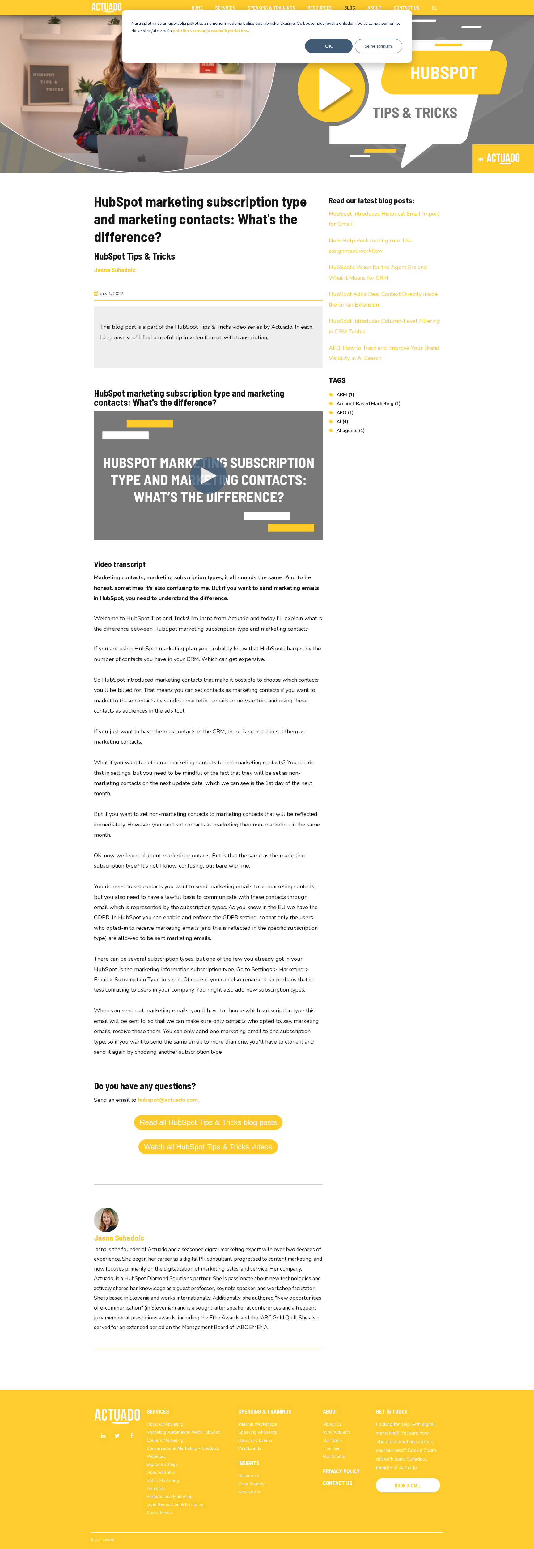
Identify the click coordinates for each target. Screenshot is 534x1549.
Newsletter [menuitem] (249, 1492)
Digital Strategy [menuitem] (162, 1464)
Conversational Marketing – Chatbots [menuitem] (183, 1448)
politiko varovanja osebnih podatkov (210, 30)
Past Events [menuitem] (249, 1448)
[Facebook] (131, 1435)
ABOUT (331, 1411)
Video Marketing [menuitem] (163, 1480)
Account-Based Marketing (368, 404)
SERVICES (158, 1411)
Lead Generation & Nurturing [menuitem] (175, 1505)
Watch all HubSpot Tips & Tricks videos (208, 1147)
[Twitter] (117, 1435)
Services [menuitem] (225, 8)
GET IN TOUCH (392, 1411)
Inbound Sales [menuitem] (161, 1472)
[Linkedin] (103, 1435)
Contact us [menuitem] (406, 8)
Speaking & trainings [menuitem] (271, 8)
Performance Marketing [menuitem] (170, 1497)
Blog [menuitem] (349, 8)
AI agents (351, 430)
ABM (345, 395)
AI (342, 421)
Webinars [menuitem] (156, 1456)
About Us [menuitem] (332, 1424)
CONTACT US (337, 1482)
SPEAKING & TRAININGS (264, 1411)
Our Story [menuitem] (332, 1440)
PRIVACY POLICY (341, 1471)
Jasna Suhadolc (115, 269)
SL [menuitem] (434, 8)
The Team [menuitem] (333, 1448)
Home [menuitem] (197, 8)
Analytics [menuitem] (156, 1488)
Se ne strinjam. (379, 46)
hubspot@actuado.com (168, 1100)
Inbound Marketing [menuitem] (165, 1424)
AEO (345, 413)
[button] (408, 1485)
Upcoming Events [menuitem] (255, 1440)
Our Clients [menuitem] (334, 1456)
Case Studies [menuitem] (251, 1484)
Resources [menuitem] (319, 8)
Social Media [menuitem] (159, 1513)
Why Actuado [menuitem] (336, 1432)
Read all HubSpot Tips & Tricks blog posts (208, 1122)
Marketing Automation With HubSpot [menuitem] (183, 1432)
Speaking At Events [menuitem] (257, 1432)
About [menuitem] (374, 8)
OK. (329, 46)
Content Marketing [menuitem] (165, 1440)
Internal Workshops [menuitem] (257, 1424)
